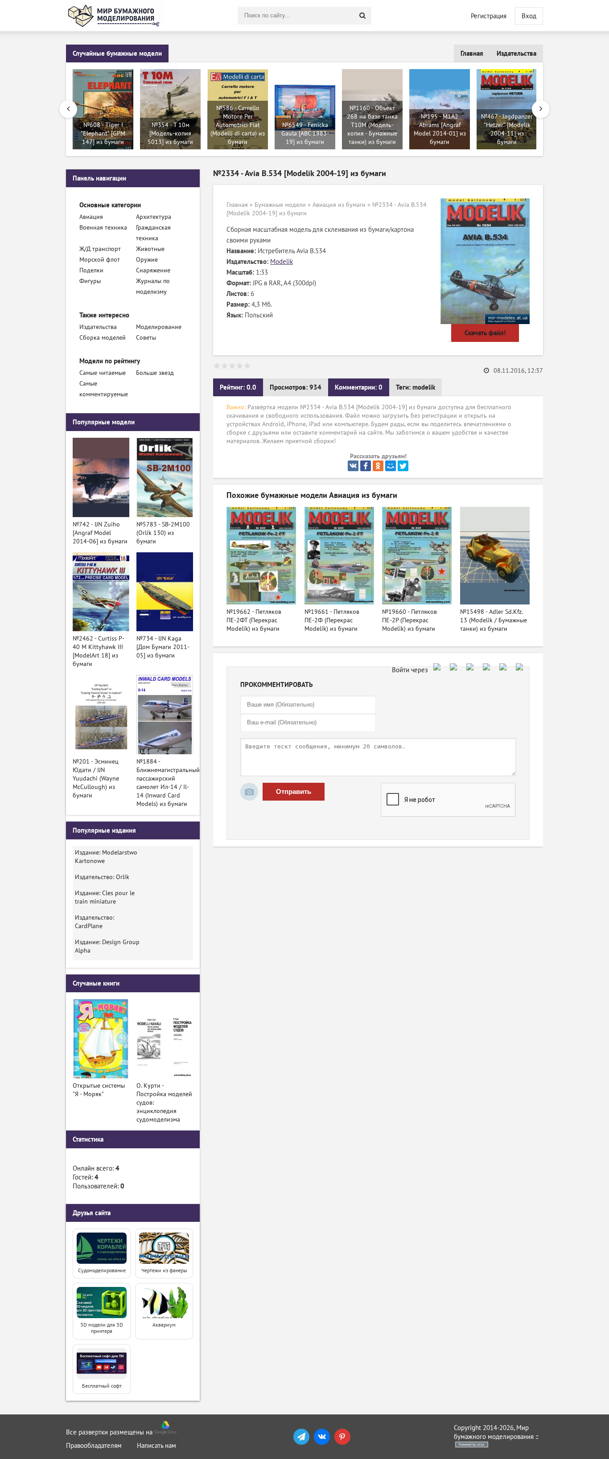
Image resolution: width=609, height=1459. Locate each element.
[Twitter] (403, 465)
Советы (146, 337)
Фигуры (90, 281)
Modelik (281, 262)
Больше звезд (155, 373)
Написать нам (156, 1446)
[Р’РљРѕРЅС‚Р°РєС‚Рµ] (353, 465)
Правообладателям (94, 1446)
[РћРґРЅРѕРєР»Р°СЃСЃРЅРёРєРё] (378, 465)
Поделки (91, 270)
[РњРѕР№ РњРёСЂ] (390, 465)
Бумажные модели (280, 205)
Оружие (147, 259)
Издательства (516, 53)
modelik (423, 387)
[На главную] (115, 15)
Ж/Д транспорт (100, 249)
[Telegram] (301, 1437)
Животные (150, 249)
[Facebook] (365, 465)
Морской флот (99, 259)
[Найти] (362, 16)
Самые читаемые (102, 373)
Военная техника (103, 227)
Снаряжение (153, 270)
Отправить (293, 791)
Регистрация (488, 16)
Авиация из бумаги (339, 205)
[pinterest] (342, 1437)
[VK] (322, 1437)
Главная (472, 53)
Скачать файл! (485, 333)
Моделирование (158, 327)
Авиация (91, 217)
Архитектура (153, 217)
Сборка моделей (102, 337)
